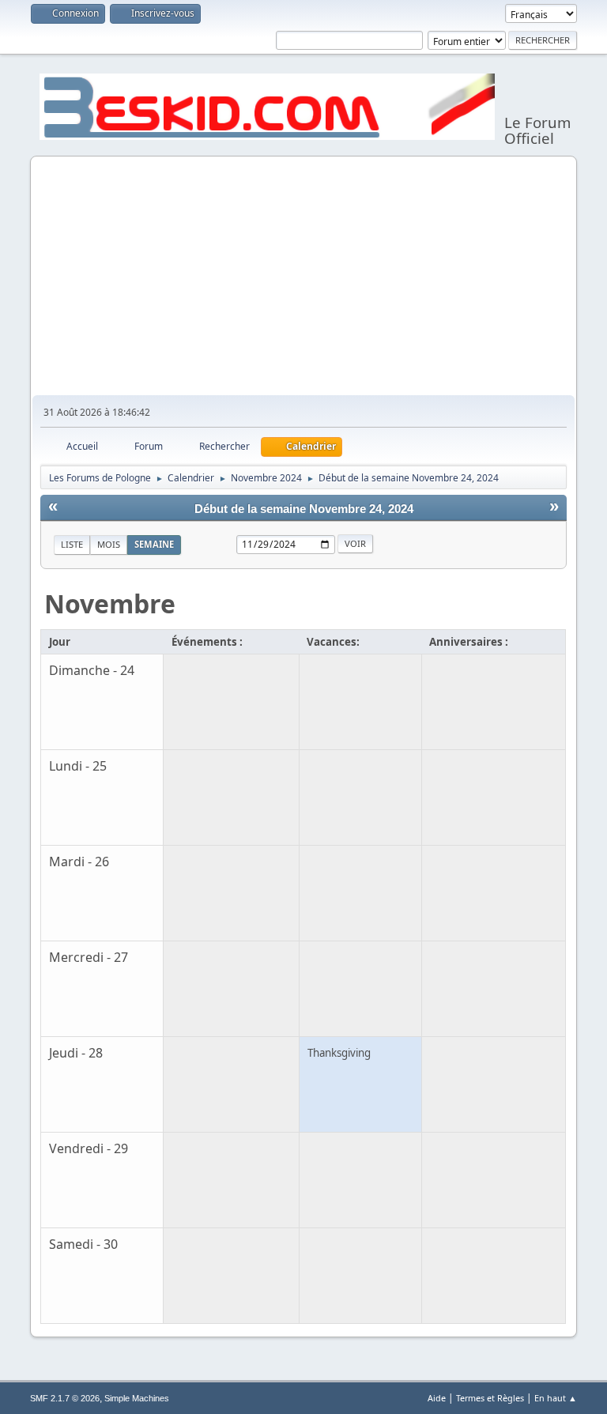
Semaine (154, 544)
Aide (437, 1398)
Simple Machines (136, 1398)
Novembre (109, 603)
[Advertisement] (304, 276)
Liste (72, 544)
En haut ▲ (555, 1398)
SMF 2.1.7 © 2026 (65, 1398)
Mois (108, 544)
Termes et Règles (490, 1398)
